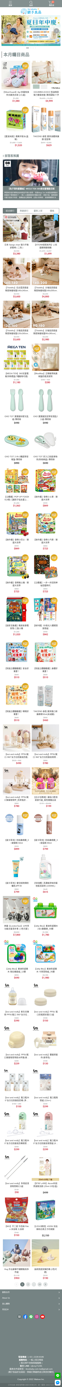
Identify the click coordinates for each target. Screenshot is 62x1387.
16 (39, 1284)
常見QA (5, 1309)
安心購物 (6, 1304)
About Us (6, 1298)
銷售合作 (6, 1292)
